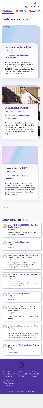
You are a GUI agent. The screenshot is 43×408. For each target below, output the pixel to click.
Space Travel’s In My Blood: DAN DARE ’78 (22, 275)
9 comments (11, 58)
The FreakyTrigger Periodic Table (23, 346)
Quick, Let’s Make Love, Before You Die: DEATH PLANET (23, 256)
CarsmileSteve (22, 55)
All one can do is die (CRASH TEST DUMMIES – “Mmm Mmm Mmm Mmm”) (23, 309)
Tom (10, 374)
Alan (12, 385)
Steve (10, 376)
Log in (39, 3)
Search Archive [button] (32, 7)
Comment (10, 178)
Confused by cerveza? (22, 242)
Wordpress (12, 383)
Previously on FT (20, 374)
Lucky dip (20, 376)
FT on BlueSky (34, 374)
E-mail (34, 376)
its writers (31, 391)
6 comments (11, 118)
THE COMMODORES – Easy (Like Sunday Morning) (23, 226)
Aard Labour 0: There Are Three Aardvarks (23, 327)
